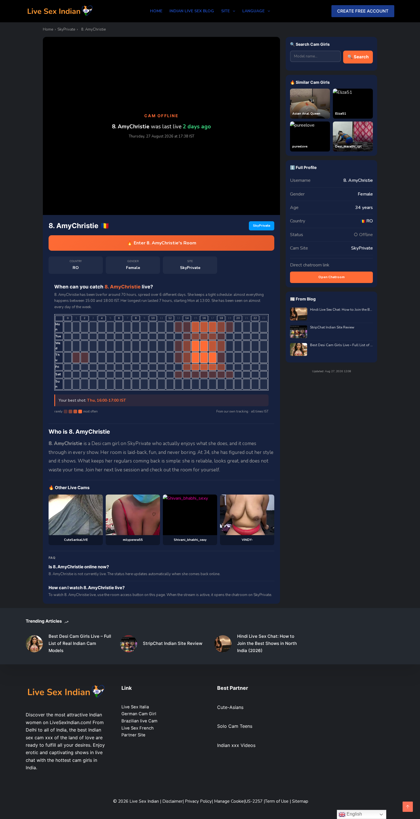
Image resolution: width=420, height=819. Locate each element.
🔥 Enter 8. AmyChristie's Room (161, 243)
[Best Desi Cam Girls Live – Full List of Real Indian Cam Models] (34, 643)
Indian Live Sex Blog (191, 11)
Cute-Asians (230, 707)
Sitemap (300, 801)
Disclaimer (172, 801)
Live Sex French (137, 728)
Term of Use (277, 801)
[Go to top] (408, 807)
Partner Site (133, 735)
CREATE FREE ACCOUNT (363, 11)
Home (156, 11)
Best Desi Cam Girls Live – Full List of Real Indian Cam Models (341, 345)
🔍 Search (358, 56)
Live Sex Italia (135, 707)
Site (225, 11)
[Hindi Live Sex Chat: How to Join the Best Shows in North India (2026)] (222, 643)
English (353, 814)
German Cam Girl (138, 713)
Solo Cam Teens (234, 726)
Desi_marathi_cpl (348, 146)
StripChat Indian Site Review (332, 327)
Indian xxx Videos (236, 745)
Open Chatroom (331, 277)
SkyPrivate (66, 29)
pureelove (299, 146)
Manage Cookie (229, 801)
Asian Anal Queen (306, 113)
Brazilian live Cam (139, 721)
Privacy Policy (198, 801)
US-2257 (254, 801)
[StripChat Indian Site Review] (128, 643)
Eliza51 (340, 113)
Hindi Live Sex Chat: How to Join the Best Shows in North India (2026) (341, 310)
